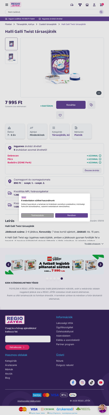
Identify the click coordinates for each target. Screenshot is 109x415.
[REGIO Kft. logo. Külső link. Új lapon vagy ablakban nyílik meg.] (23, 197)
